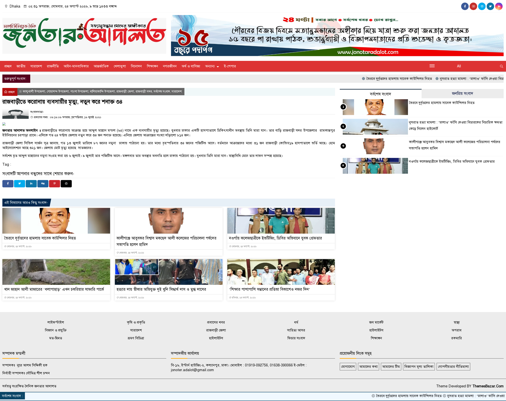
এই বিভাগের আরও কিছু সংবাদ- (26, 202)
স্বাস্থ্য (457, 322)
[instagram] (482, 6)
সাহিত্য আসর (296, 330)
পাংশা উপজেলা (79, 91)
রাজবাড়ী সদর (144, 91)
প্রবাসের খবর (216, 322)
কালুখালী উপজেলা (34, 91)
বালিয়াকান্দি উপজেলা (102, 91)
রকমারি (456, 338)
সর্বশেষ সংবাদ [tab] (380, 94)
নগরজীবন (170, 66)
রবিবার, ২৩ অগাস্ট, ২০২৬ (243, 297)
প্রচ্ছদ (8, 66)
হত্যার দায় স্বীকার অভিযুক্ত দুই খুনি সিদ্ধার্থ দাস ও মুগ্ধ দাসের (161, 289)
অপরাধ (457, 330)
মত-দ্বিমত (55, 338)
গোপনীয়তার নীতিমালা (453, 366)
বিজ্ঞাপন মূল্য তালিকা (418, 366)
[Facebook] (7, 183)
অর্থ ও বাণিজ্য (191, 66)
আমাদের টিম (391, 366)
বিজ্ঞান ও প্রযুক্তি (56, 330)
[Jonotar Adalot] (84, 34)
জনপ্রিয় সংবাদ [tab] (462, 93)
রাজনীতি (53, 66)
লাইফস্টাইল (55, 322)
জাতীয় (21, 66)
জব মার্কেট (376, 322)
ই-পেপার (230, 66)
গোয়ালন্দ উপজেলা (58, 91)
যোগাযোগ (348, 366)
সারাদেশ (36, 66)
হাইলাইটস (376, 330)
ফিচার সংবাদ (296, 338)
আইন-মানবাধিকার (76, 66)
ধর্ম (296, 322)
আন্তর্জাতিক (101, 66)
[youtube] (473, 6)
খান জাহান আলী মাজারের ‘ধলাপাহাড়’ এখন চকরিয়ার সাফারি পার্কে (54, 289)
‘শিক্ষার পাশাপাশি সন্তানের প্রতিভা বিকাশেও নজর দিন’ (269, 289)
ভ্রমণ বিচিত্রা (136, 338)
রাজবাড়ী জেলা (125, 91)
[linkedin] (499, 6)
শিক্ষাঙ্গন (152, 66)
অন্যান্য (210, 66)
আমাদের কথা (368, 366)
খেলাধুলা (120, 66)
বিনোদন (136, 66)
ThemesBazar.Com (488, 386)
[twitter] (490, 6)
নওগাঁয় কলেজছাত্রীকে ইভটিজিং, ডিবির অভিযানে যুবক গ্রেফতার (275, 238)
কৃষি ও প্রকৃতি (136, 322)
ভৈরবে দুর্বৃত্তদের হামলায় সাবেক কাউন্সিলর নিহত (379, 78)
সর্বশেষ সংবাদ (162, 91)
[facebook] (465, 6)
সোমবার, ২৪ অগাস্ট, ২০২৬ (18, 246)
